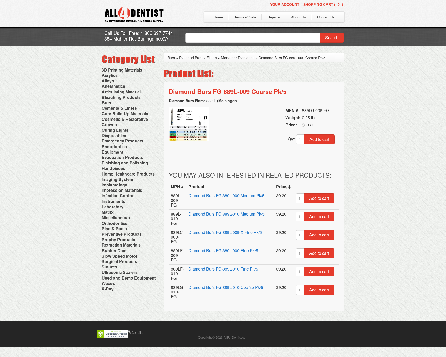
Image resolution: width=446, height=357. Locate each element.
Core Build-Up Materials (125, 113)
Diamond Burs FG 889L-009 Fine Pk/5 (223, 250)
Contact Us (325, 16)
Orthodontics (115, 223)
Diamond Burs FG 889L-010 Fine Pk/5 (223, 269)
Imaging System (117, 179)
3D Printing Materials (122, 69)
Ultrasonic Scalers (120, 272)
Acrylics (110, 75)
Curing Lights (115, 130)
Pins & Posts (114, 228)
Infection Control (118, 195)
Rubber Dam (114, 250)
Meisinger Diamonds (237, 57)
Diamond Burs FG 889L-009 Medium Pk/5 (226, 196)
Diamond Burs (190, 57)
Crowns (109, 124)
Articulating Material (121, 91)
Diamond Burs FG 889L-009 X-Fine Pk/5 (225, 232)
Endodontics (114, 146)
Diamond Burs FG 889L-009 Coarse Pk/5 (292, 57)
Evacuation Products (122, 157)
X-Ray (108, 288)
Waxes (108, 283)
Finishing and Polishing (125, 162)
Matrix (108, 212)
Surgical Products (119, 261)
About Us (298, 16)
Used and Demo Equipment (129, 277)
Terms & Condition (132, 332)
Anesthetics (113, 86)
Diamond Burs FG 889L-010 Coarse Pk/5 (225, 287)
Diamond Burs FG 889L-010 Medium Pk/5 (226, 214)
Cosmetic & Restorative (125, 119)
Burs (106, 102)
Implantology (114, 184)
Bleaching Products (121, 97)
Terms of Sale (245, 16)
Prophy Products (118, 239)
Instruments (113, 201)
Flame (211, 57)
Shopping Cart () (323, 4)
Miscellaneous (116, 217)
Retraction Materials (121, 244)
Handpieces (113, 168)
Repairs (274, 16)
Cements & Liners (119, 108)
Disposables (114, 135)
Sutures (109, 266)
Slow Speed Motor (119, 255)
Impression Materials (122, 190)
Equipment (112, 151)
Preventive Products (122, 234)
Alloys (108, 80)
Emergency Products (122, 140)
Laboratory (112, 206)
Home (218, 16)
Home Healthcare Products (128, 173)
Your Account (284, 4)
